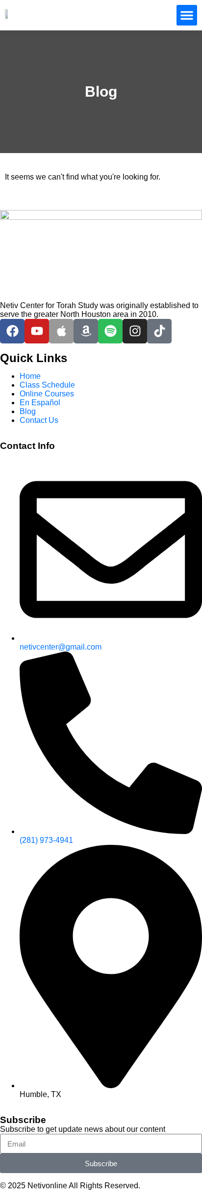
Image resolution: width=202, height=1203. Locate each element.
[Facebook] (12, 331)
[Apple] (61, 331)
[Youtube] (37, 331)
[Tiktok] (159, 331)
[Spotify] (110, 331)
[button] (187, 15)
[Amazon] (86, 331)
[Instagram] (135, 331)
